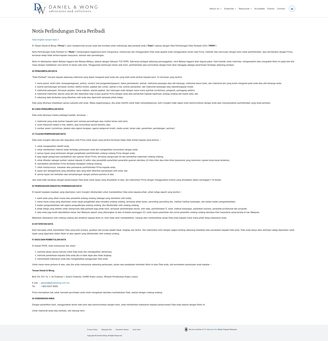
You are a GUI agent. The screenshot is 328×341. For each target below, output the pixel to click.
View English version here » (45, 39)
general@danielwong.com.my (55, 282)
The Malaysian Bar (210, 329)
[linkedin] (292, 9)
